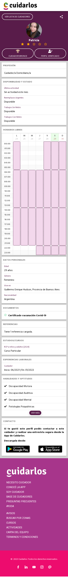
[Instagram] (41, 568)
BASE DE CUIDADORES (19, 496)
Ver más (35, 412)
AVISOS (10, 513)
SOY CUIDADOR (15, 491)
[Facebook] (18, 568)
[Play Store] (18, 451)
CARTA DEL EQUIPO (17, 532)
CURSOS (11, 522)
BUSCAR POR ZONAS (18, 518)
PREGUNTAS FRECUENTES (21, 501)
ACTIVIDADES (14, 527)
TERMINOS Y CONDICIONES (22, 536)
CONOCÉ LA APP (15, 487)
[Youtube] (34, 568)
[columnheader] (17, 137)
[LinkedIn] (26, 568)
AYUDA (10, 506)
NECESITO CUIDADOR (18, 482)
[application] (16, 156)
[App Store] (50, 451)
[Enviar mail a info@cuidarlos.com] (49, 568)
